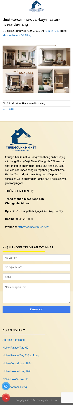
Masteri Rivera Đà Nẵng (17, 35)
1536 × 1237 (52, 30)
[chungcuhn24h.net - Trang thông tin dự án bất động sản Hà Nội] (36, 6)
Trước (8, 108)
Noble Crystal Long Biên (17, 363)
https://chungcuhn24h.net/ (33, 227)
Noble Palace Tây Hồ (15, 347)
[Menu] (5, 6)
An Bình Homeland (14, 339)
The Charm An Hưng (15, 387)
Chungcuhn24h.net (47, 400)
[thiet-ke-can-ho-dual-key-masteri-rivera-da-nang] (36, 68)
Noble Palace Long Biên (17, 371)
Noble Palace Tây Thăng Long (21, 355)
